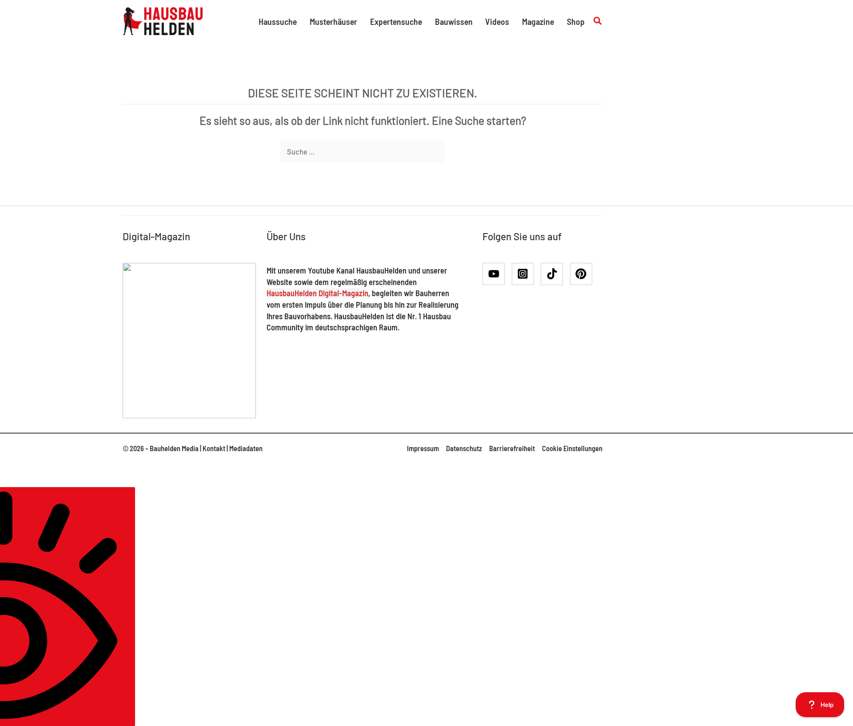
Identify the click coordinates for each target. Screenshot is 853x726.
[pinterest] (583, 274)
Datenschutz (464, 448)
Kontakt (214, 448)
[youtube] (496, 274)
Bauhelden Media (174, 448)
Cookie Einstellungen (572, 448)
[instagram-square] (526, 274)
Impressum (423, 448)
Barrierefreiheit (512, 448)
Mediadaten (246, 448)
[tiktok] (555, 274)
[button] (598, 21)
